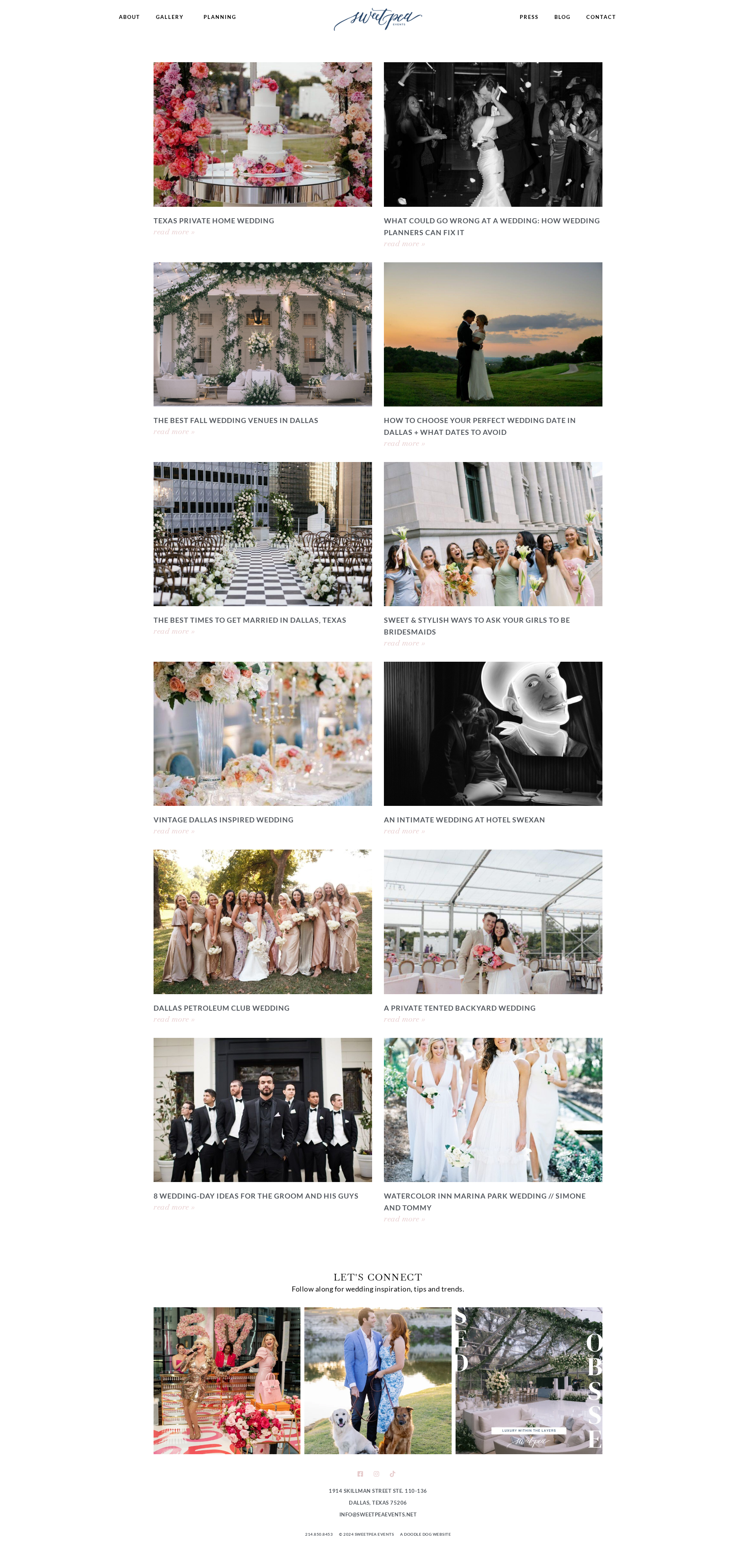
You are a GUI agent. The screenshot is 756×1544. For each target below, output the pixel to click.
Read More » (174, 231)
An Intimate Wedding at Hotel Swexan (464, 819)
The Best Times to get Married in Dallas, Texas (250, 620)
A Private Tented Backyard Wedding (460, 1008)
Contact (601, 17)
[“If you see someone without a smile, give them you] (227, 1380)
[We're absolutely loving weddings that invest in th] (529, 1380)
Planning (220, 17)
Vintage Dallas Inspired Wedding (224, 819)
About (129, 17)
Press (529, 17)
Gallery (170, 17)
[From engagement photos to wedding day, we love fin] (377, 1380)
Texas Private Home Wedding (214, 220)
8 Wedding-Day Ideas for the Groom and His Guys (256, 1195)
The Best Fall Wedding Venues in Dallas (236, 420)
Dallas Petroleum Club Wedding (222, 1008)
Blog (562, 17)
